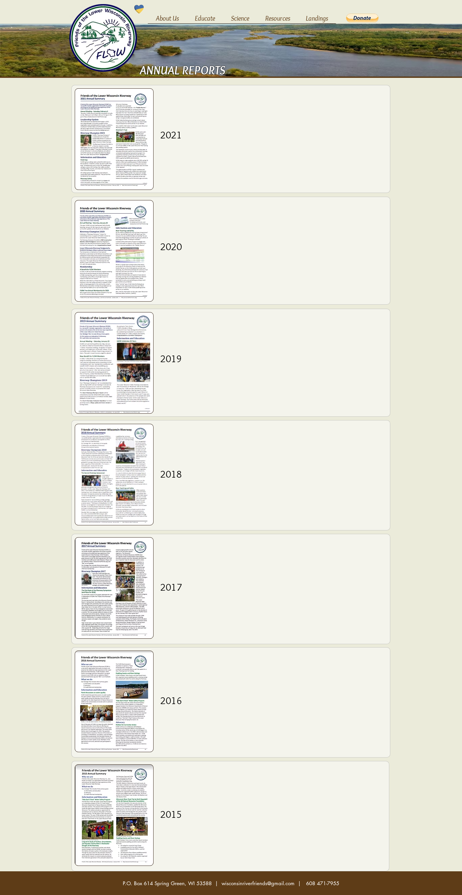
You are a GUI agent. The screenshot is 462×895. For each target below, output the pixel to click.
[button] (167, 21)
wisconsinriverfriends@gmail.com (258, 883)
